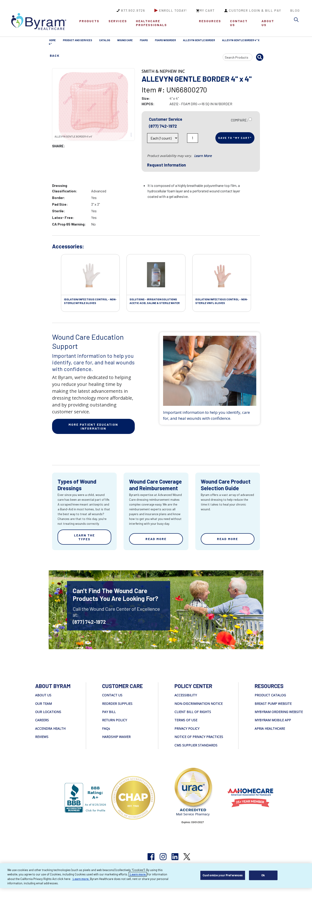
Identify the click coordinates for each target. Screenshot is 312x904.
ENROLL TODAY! (173, 10)
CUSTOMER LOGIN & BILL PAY (255, 10)
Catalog (104, 40)
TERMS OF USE (186, 720)
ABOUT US (268, 23)
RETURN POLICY (114, 720)
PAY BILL (109, 712)
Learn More (203, 155)
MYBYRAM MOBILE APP (273, 720)
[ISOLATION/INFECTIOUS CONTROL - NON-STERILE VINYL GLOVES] (222, 274)
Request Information (166, 164)
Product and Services (77, 40)
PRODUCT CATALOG (270, 695)
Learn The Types (84, 537)
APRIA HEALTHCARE (270, 728)
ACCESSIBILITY (186, 695)
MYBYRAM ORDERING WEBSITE (279, 712)
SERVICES (117, 21)
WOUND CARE (125, 40)
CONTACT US (239, 23)
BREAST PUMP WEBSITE (273, 703)
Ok (263, 875)
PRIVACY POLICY (187, 728)
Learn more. (137, 874)
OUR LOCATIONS (48, 712)
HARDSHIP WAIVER (116, 736)
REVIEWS (41, 736)
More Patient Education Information (93, 426)
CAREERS (42, 720)
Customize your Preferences (223, 875)
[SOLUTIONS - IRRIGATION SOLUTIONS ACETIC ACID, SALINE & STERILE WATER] (156, 274)
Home (52, 40)
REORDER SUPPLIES (117, 703)
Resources (210, 21)
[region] (156, 875)
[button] (297, 20)
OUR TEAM (43, 703)
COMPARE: (239, 120)
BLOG (295, 10)
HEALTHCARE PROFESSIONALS (151, 23)
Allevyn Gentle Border (199, 40)
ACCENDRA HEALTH (50, 728)
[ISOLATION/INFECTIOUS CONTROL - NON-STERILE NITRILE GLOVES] (90, 274)
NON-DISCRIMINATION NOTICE (199, 703)
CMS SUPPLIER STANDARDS (196, 745)
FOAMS (144, 40)
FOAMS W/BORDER (165, 40)
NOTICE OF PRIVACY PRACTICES (199, 736)
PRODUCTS (89, 21)
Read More (156, 539)
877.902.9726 (133, 10)
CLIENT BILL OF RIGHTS (193, 712)
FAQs (106, 728)
